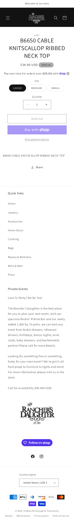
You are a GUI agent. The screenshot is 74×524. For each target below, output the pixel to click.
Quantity (37, 96)
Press (11, 274)
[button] (8, 18)
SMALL (57, 89)
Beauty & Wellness (19, 257)
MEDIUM (38, 89)
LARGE (19, 89)
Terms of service (60, 515)
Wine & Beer (15, 266)
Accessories (15, 221)
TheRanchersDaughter (34, 510)
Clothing (13, 239)
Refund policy (24, 515)
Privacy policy (41, 515)
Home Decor (16, 230)
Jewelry (13, 212)
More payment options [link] (37, 139)
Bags (11, 248)
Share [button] (39, 167)
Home (11, 203)
